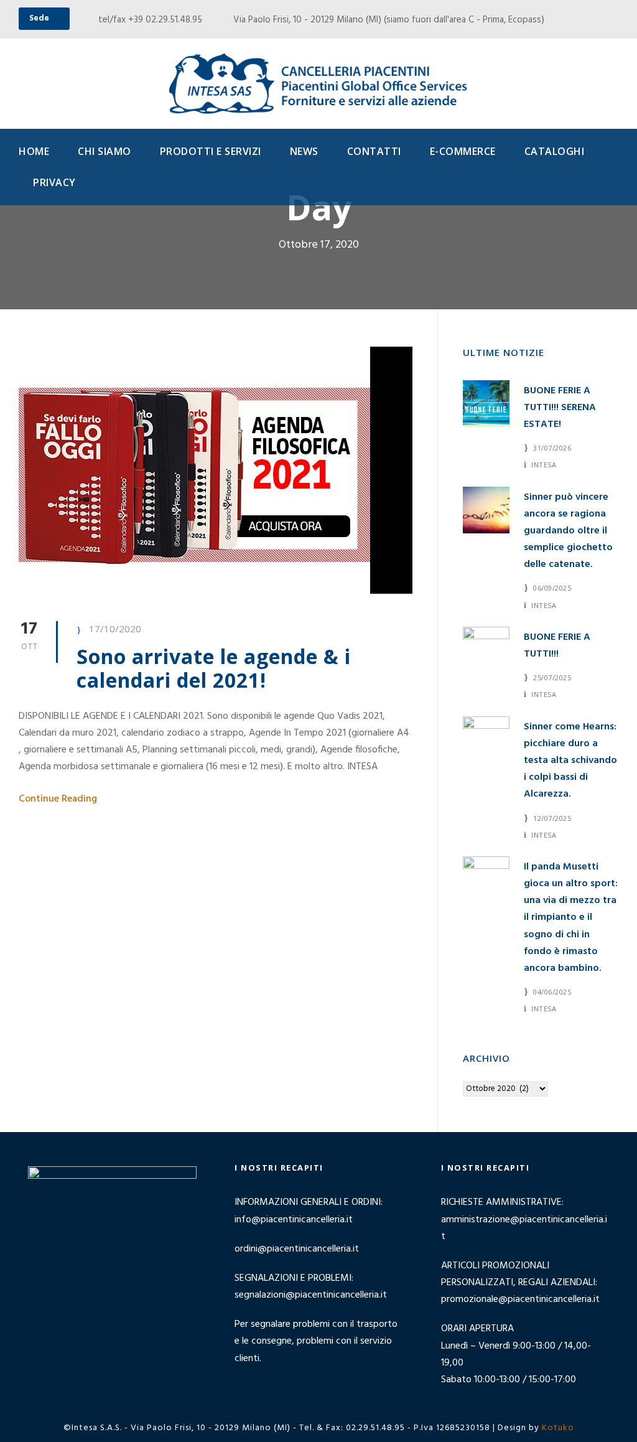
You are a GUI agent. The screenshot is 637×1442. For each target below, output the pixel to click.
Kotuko (558, 1428)
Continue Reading (58, 799)
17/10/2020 (115, 628)
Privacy (54, 182)
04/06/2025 (552, 991)
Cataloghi (554, 151)
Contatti (374, 151)
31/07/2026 (552, 447)
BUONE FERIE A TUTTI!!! (557, 645)
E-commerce (463, 151)
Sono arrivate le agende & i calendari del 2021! (214, 668)
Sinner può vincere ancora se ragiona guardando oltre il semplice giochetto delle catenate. (568, 531)
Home (34, 151)
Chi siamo (104, 151)
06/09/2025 (552, 587)
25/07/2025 (552, 677)
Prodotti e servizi (210, 151)
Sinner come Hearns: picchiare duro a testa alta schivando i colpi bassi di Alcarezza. (570, 761)
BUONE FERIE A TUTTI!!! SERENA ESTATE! (560, 408)
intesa (543, 464)
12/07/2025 (552, 818)
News (304, 151)
